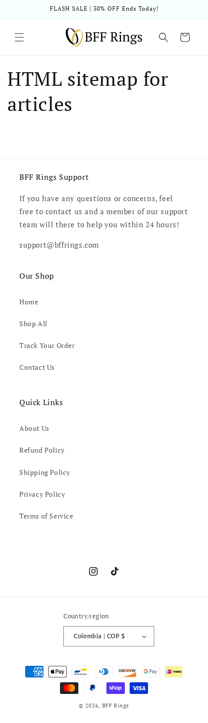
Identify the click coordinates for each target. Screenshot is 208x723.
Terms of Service (46, 515)
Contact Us (37, 367)
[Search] (163, 37)
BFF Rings (115, 705)
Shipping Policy (44, 472)
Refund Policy (42, 450)
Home (28, 301)
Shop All (33, 323)
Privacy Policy (42, 494)
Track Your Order (47, 345)
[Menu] (19, 37)
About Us (34, 428)
